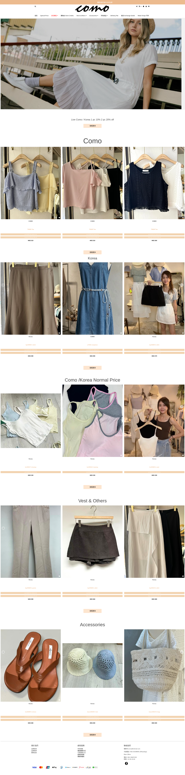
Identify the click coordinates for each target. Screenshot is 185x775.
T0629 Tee (92, 229)
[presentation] (3, 169)
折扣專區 (54, 15)
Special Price (44, 15)
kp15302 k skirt (31, 345)
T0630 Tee (30, 229)
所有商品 (104, 15)
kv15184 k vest (154, 467)
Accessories (93, 15)
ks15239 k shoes (30, 712)
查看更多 (92, 126)
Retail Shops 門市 (143, 15)
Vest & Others (81, 15)
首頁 (36, 15)
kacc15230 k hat (92, 712)
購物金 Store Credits (67, 15)
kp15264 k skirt (154, 345)
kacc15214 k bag (154, 712)
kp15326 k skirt (92, 588)
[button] (2, 64)
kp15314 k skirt (154, 588)
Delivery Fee (114, 15)
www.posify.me (144, 772)
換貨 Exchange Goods (128, 15)
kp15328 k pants (30, 588)
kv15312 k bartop (92, 467)
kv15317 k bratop (30, 467)
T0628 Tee (154, 229)
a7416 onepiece (92, 345)
